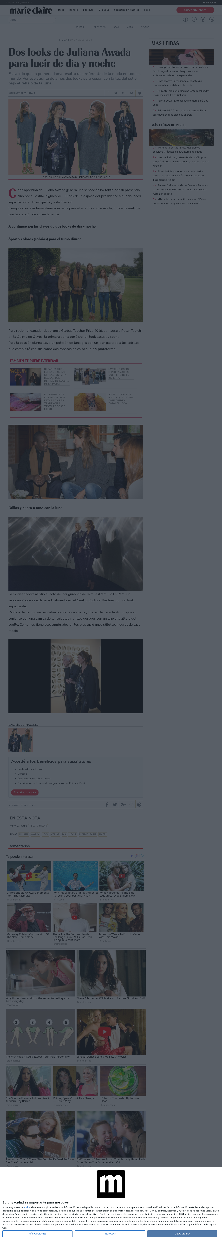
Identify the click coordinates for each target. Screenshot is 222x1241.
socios (27, 1207)
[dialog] (111, 1204)
